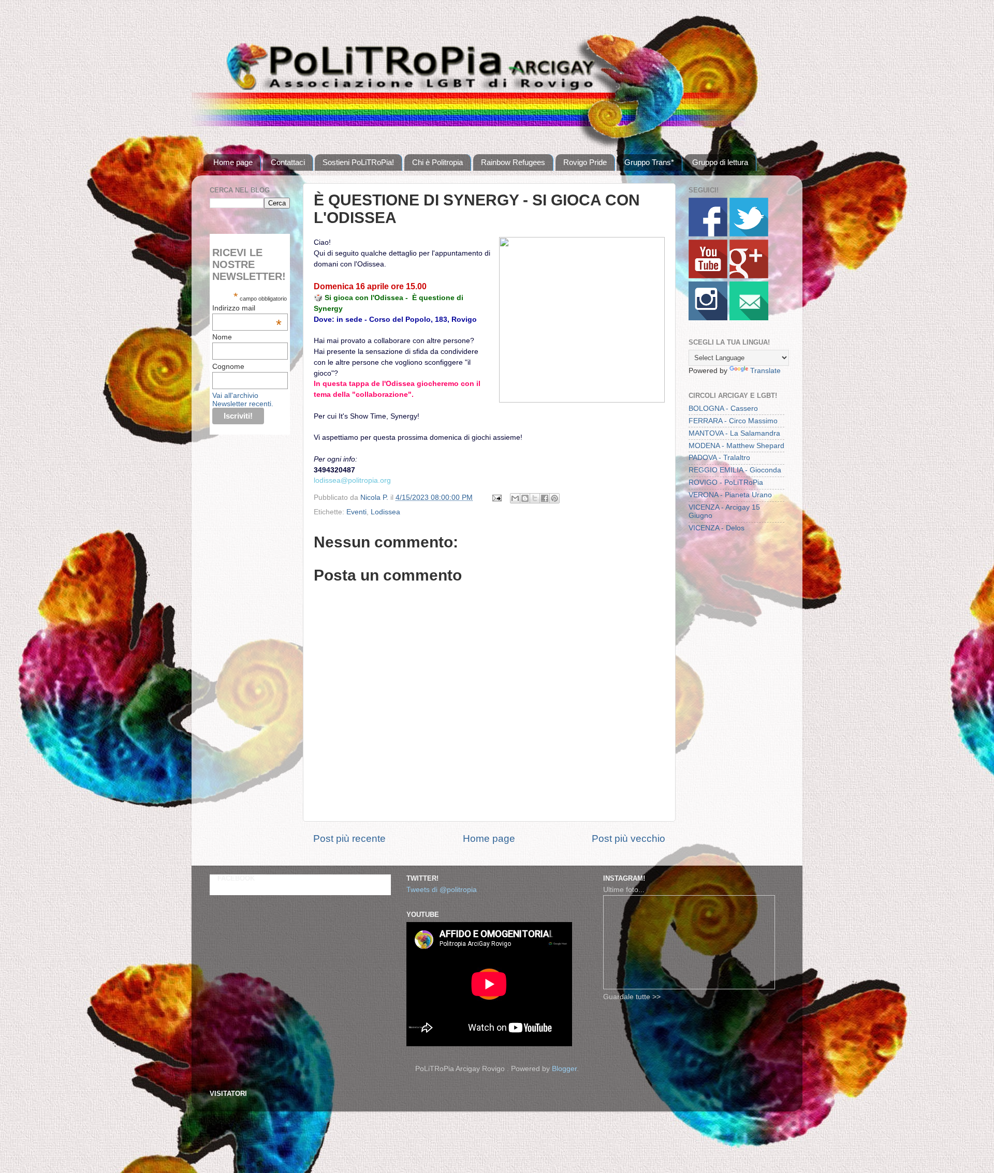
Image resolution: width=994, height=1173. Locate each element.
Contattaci (288, 162)
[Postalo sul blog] (525, 498)
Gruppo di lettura (720, 162)
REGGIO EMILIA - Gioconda (735, 470)
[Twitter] (748, 234)
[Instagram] (708, 318)
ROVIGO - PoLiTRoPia (726, 482)
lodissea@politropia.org (352, 480)
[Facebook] (708, 234)
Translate (765, 371)
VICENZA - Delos (716, 528)
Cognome (228, 366)
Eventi (356, 512)
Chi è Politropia (437, 162)
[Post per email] (496, 497)
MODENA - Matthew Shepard (736, 446)
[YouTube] (708, 276)
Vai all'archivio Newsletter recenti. (242, 399)
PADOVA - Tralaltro (719, 458)
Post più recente (349, 838)
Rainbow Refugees (513, 162)
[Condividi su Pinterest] (554, 498)
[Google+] (748, 276)
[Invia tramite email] (515, 498)
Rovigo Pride (585, 162)
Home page (233, 162)
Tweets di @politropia (441, 890)
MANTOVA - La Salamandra (734, 433)
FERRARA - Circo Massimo (733, 421)
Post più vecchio (628, 838)
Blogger (564, 1069)
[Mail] (748, 318)
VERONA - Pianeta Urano (730, 495)
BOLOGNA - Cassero (723, 408)
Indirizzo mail (247, 308)
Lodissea (385, 512)
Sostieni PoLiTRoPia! (358, 162)
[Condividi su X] (535, 498)
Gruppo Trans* (649, 162)
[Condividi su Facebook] (544, 498)
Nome (222, 337)
